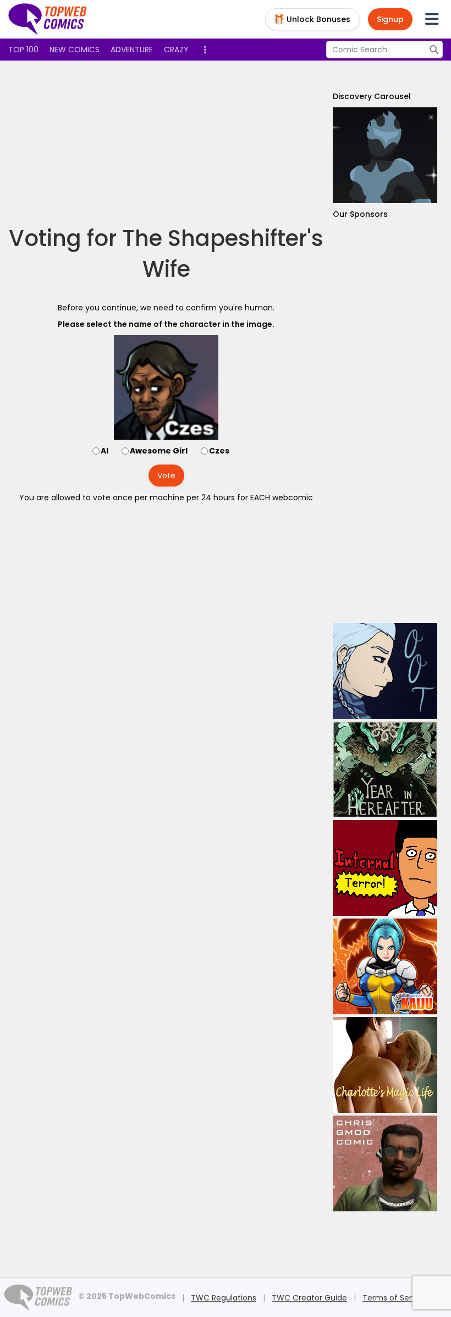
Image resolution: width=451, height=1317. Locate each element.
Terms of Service (395, 1297)
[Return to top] (47, 19)
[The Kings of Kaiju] (385, 966)
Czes (219, 450)
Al (104, 450)
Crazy (176, 49)
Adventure (132, 49)
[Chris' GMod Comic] (385, 1163)
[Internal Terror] (385, 868)
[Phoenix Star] (385, 155)
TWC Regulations (223, 1297)
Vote (166, 475)
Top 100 (23, 49)
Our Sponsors (360, 214)
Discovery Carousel (372, 96)
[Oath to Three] (385, 671)
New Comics (75, 49)
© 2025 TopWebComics (126, 1296)
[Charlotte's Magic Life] (385, 1065)
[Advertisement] (208, 143)
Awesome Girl (159, 450)
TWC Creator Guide (309, 1297)
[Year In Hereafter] (385, 769)
